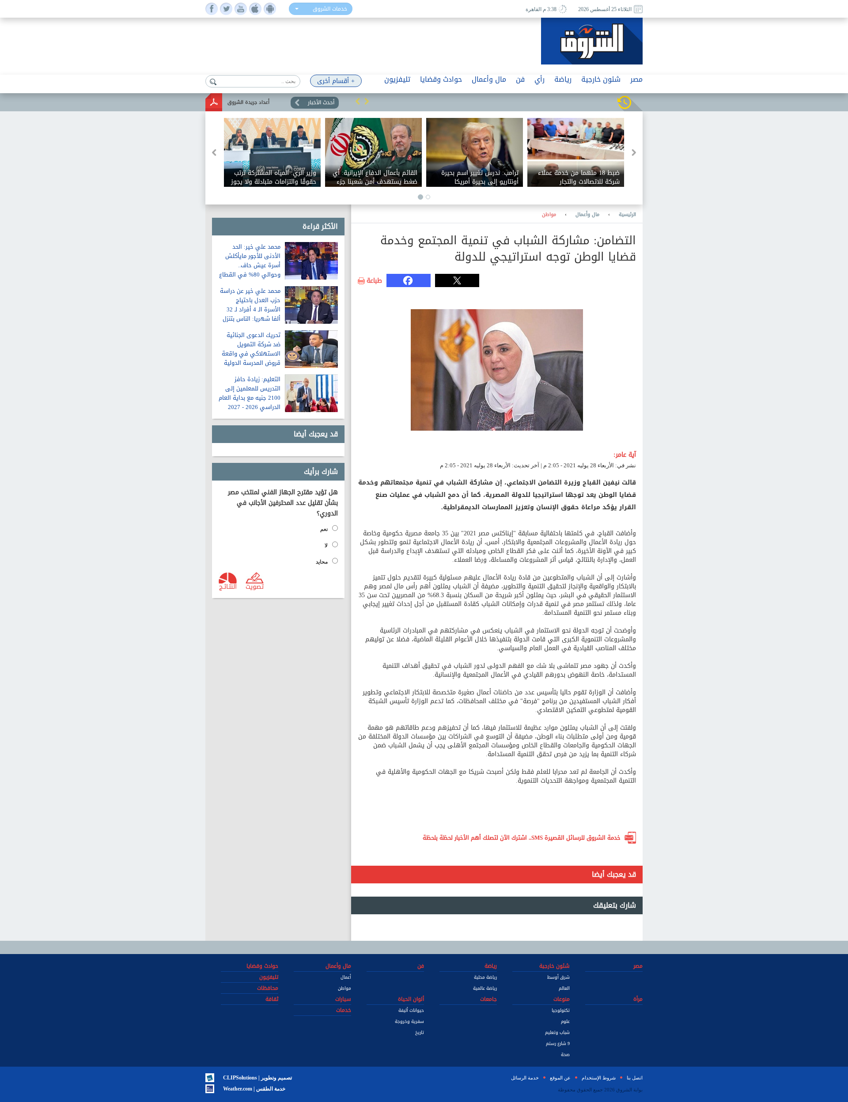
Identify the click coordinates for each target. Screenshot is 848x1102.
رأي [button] (539, 79)
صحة (565, 1054)
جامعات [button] (488, 999)
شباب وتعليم (557, 1032)
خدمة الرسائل (525, 1077)
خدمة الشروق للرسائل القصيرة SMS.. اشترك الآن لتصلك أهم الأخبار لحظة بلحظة (522, 837)
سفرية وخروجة (409, 1021)
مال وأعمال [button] (489, 79)
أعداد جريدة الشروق (248, 102)
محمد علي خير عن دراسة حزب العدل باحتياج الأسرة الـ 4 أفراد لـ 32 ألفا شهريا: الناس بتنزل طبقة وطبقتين (250, 309)
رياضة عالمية (485, 988)
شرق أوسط (558, 977)
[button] (358, 101)
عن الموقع (560, 1077)
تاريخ (419, 1032)
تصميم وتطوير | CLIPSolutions (257, 1078)
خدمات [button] (343, 1010)
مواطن (549, 214)
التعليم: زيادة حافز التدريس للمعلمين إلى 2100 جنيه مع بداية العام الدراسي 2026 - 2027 (249, 393)
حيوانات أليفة (411, 1010)
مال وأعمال (587, 214)
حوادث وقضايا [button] (441, 79)
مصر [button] (636, 79)
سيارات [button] (343, 999)
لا (326, 545)
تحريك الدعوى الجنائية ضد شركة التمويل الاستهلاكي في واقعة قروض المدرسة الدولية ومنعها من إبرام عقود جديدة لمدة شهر (251, 358)
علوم (565, 1021)
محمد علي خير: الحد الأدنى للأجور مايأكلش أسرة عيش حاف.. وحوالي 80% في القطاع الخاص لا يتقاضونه (249, 265)
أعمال (346, 977)
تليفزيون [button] (397, 79)
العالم (564, 988)
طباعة (374, 280)
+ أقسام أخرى (336, 81)
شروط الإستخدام (599, 1077)
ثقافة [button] (271, 999)
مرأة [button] (638, 999)
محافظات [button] (267, 988)
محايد (322, 562)
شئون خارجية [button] (601, 79)
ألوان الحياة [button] (411, 999)
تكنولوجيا (561, 1010)
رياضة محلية (485, 977)
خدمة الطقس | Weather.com (254, 1089)
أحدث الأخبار (321, 102)
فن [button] (520, 79)
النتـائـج (228, 586)
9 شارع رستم (558, 1043)
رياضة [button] (563, 79)
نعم (324, 529)
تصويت (255, 586)
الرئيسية (627, 214)
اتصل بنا (635, 1077)
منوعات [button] (561, 999)
